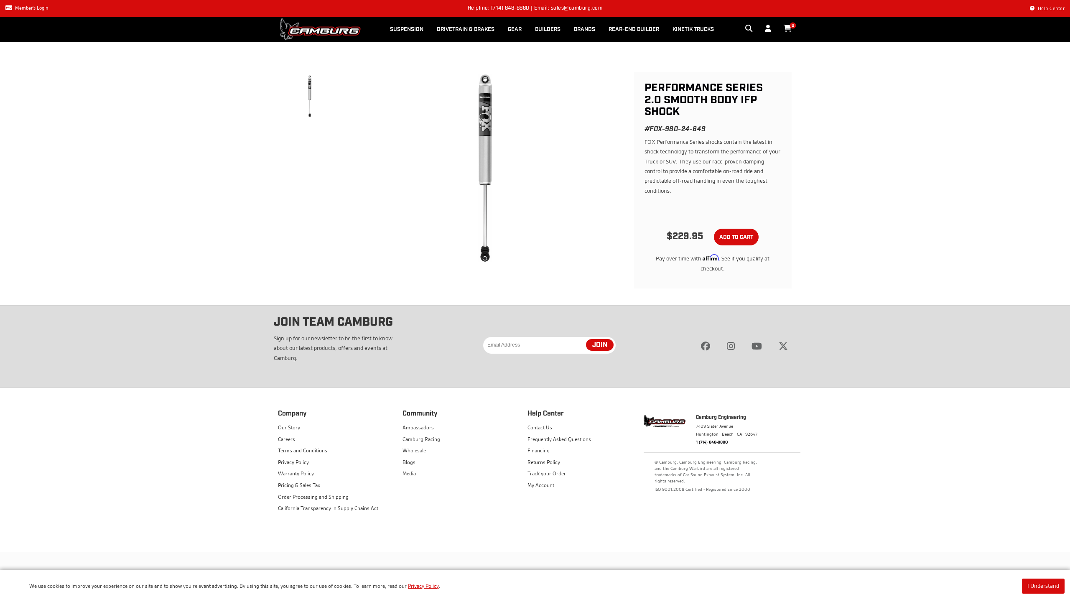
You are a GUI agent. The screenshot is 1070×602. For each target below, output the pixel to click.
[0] (788, 29)
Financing (538, 450)
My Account (540, 485)
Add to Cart (736, 237)
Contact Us (539, 427)
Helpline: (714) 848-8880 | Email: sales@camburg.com (535, 8)
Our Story (289, 427)
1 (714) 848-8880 (712, 442)
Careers (286, 439)
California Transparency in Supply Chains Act (328, 508)
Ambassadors (418, 427)
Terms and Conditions (302, 450)
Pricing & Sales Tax (299, 485)
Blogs (409, 462)
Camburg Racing (421, 439)
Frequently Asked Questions (559, 439)
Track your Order (546, 473)
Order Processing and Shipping (313, 496)
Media (409, 473)
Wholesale (414, 450)
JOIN (599, 345)
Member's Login (31, 8)
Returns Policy (543, 462)
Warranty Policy (296, 473)
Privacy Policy (423, 585)
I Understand (1043, 585)
